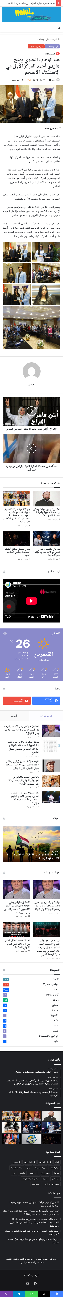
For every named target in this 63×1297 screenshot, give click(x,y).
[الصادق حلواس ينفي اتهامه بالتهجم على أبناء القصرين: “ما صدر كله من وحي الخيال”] (51, 731)
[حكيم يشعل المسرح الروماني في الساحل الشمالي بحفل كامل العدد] (51, 1127)
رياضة (55, 1000)
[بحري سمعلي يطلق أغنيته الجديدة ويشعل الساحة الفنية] (16, 538)
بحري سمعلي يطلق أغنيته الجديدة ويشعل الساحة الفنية (17, 552)
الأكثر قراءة (46, 715)
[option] (31, 844)
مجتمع (55, 1005)
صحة (55, 1026)
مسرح (45, 1178)
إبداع (57, 1162)
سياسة (55, 1010)
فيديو (55, 1031)
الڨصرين (16, 1162)
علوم (56, 1041)
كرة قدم (55, 1178)
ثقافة (55, 979)
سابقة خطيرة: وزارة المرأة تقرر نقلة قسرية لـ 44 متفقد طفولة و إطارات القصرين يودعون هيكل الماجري (23, 747)
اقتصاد (54, 1021)
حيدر (53, 80)
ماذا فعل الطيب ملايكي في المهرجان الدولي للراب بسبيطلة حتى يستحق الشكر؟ (23, 780)
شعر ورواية (45, 1173)
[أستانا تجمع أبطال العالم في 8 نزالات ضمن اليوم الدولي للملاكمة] (16, 929)
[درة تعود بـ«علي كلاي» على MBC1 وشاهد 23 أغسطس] (11, 1127)
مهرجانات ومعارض (51, 1184)
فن (14, 1173)
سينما (56, 1173)
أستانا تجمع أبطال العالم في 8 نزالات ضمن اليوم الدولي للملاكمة (17, 944)
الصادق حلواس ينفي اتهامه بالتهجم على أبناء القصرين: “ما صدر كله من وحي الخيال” (21, 730)
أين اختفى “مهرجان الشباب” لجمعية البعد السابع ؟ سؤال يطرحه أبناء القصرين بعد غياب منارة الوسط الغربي (48, 948)
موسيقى (35, 1184)
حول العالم (54, 1167)
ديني (28, 1167)
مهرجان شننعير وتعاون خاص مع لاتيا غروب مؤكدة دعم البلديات (46, 552)
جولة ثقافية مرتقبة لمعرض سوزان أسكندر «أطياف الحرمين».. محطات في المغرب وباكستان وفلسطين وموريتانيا (16, 515)
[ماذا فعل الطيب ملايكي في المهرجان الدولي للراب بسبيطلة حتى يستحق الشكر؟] (51, 781)
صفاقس (32, 1173)
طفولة (22, 1173)
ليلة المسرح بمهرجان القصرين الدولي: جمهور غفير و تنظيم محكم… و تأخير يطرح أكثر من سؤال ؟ (24, 798)
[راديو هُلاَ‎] (31, 14)
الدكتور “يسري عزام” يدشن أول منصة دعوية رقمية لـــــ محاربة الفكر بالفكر (46, 512)
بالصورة (54, 1015)
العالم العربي (29, 1162)
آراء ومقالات (42, 39)
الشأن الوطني (45, 1162)
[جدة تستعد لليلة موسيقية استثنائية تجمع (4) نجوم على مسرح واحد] (11, 1139)
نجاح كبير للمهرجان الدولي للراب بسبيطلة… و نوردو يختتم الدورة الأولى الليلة (47, 906)
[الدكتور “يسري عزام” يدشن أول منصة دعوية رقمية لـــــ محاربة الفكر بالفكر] (46, 498)
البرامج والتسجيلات (48, 1036)
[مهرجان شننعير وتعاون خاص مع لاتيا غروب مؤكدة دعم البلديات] (46, 538)
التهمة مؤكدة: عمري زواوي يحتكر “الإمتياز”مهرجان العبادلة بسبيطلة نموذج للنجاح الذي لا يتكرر (22, 764)
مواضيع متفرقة (36, 46)
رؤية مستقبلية (16, 1167)
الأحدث (14, 715)
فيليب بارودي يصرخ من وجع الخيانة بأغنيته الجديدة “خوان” (34, 856)
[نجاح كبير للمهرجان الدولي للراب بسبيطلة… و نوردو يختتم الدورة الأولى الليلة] (46, 889)
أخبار (55, 990)
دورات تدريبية (40, 1167)
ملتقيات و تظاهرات (30, 1178)
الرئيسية (54, 39)
